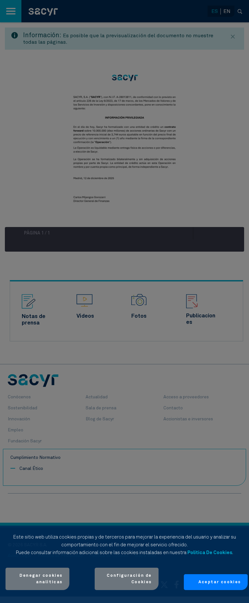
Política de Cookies (209, 552)
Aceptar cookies (219, 582)
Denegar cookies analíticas (41, 579)
